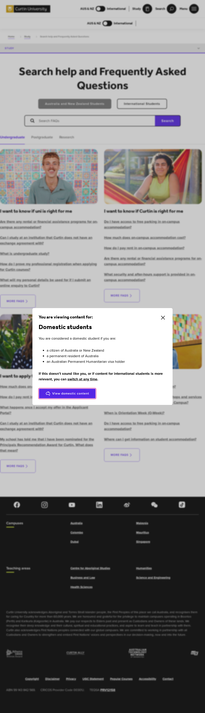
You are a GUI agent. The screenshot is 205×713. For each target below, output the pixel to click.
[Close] (163, 317)
